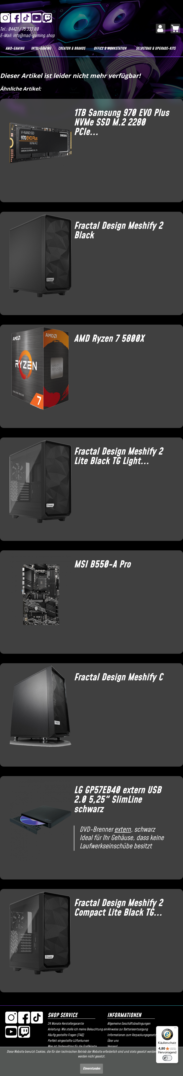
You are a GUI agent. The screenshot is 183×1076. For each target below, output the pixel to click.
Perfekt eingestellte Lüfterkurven (68, 1040)
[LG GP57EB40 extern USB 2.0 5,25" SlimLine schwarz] (38, 826)
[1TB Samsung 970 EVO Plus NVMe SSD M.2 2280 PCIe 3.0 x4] (38, 148)
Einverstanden (91, 1068)
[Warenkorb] (175, 28)
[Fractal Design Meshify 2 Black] (38, 261)
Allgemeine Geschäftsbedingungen (128, 1023)
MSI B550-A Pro (102, 564)
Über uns (112, 1040)
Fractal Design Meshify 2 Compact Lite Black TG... (118, 907)
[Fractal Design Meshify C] (38, 713)
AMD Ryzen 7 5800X (109, 339)
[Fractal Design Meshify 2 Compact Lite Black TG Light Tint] (38, 938)
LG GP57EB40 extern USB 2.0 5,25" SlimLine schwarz (117, 800)
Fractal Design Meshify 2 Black (118, 230)
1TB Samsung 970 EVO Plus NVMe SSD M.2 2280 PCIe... (121, 122)
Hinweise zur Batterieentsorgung (127, 1029)
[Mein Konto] (160, 28)
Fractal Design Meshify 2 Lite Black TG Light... (118, 456)
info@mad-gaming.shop (34, 36)
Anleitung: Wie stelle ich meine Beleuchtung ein (76, 1029)
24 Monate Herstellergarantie (66, 1023)
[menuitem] (160, 28)
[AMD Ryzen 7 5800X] (38, 374)
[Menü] (175, 1029)
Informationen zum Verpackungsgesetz (131, 1035)
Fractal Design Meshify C (118, 677)
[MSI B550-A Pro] (38, 600)
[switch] (167, 1058)
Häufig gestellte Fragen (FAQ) (66, 1035)
